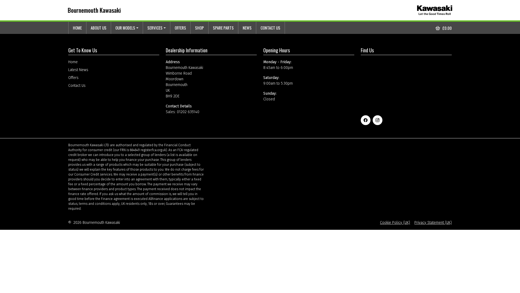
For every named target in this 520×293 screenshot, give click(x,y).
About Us (98, 28)
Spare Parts (223, 28)
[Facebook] (365, 120)
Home (77, 28)
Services (154, 28)
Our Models (125, 28)
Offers (180, 28)
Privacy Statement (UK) (433, 222)
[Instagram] (377, 120)
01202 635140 (188, 112)
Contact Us (270, 28)
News (247, 28)
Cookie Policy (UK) (395, 222)
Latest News (78, 70)
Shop (199, 28)
